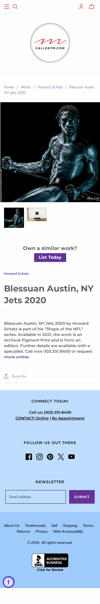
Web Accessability (68, 531)
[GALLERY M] (50, 42)
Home (9, 87)
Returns (23, 531)
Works (26, 87)
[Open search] (15, 6)
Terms (88, 525)
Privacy (41, 531)
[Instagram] (39, 457)
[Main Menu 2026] (6, 6)
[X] (61, 457)
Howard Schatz (49, 87)
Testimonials (35, 525)
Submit (82, 497)
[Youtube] (71, 457)
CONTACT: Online (32, 418)
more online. (17, 356)
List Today (50, 257)
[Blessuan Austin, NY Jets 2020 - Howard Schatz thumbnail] (14, 218)
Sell (54, 525)
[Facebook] (29, 457)
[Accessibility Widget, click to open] (9, 582)
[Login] (81, 7)
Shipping (70, 525)
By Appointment (68, 418)
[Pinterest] (50, 457)
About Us (11, 525)
